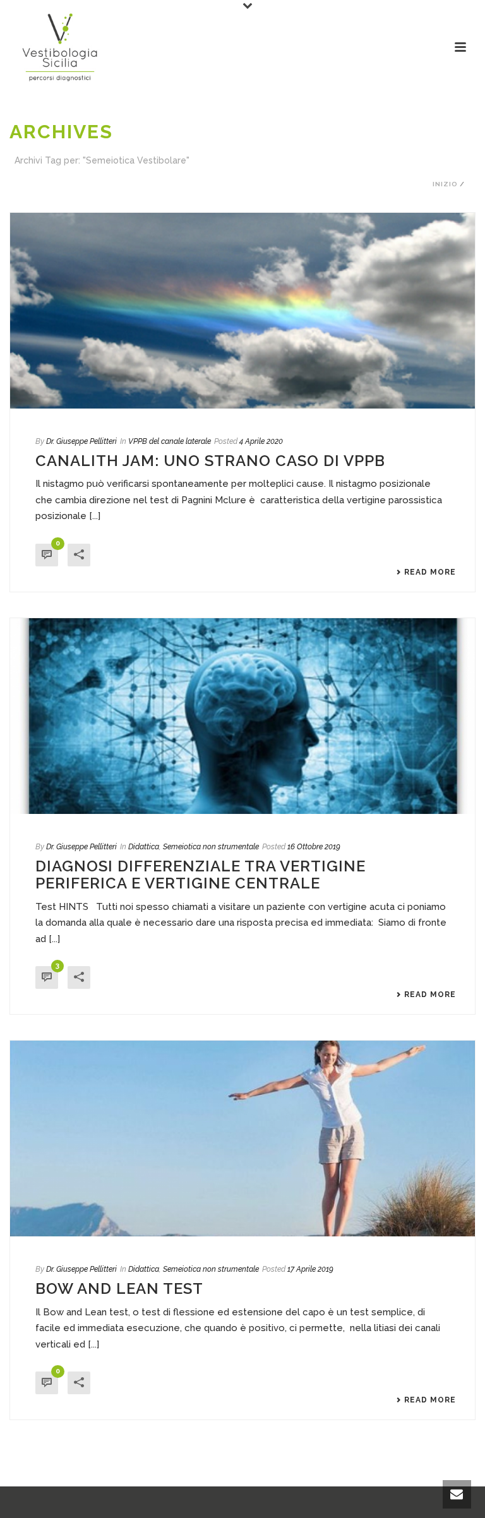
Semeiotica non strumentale (211, 846)
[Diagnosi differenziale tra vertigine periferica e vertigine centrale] (242, 716)
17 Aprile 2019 (310, 1269)
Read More (430, 572)
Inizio (445, 184)
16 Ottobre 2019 (313, 846)
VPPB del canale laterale (169, 441)
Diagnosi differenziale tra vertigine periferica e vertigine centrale (200, 874)
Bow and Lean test (119, 1288)
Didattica (143, 846)
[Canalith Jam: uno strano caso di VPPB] (242, 311)
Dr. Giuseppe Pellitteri (81, 441)
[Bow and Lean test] (242, 1138)
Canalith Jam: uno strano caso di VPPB (210, 460)
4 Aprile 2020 (261, 441)
